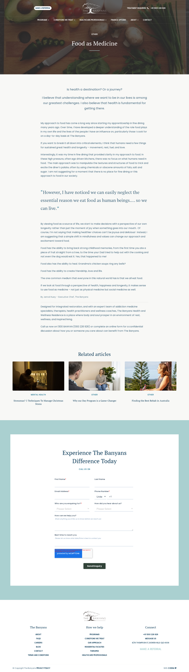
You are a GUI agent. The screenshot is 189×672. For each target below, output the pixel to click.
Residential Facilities (94, 647)
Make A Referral (42, 8)
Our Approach (94, 642)
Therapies (94, 651)
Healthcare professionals (92, 20)
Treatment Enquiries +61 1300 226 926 (146, 8)
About (134, 20)
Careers (38, 642)
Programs (42, 20)
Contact (147, 20)
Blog (38, 647)
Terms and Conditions (38, 655)
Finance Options (118, 20)
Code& (171, 668)
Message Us (150, 638)
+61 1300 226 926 (100, 469)
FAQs (38, 638)
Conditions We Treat (63, 20)
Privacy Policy (43, 668)
